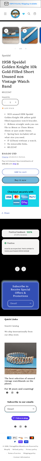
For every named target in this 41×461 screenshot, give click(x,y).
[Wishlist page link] (23, 14)
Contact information (22, 457)
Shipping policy (29, 453)
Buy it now (20, 180)
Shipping (5, 157)
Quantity (6, 97)
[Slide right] (25, 48)
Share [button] (7, 213)
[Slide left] (15, 48)
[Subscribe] (30, 303)
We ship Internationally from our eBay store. (19, 333)
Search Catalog (12, 326)
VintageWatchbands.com (19, 446)
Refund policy (18, 449)
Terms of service (14, 453)
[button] (5, 14)
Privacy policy (31, 449)
